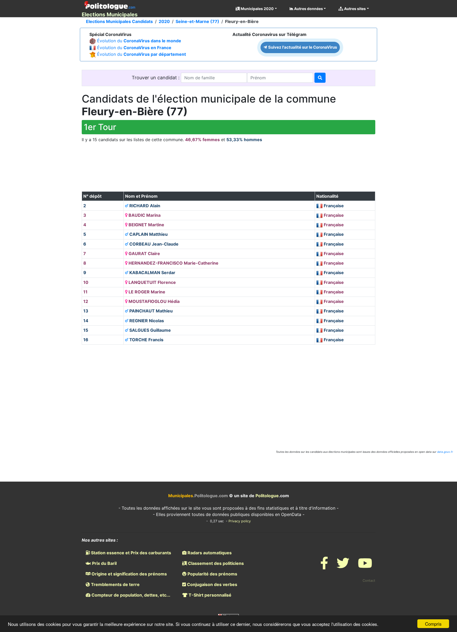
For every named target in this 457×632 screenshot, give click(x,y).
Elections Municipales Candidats (119, 21)
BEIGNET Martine (145, 224)
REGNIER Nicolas (146, 320)
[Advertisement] (228, 171)
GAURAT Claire (143, 253)
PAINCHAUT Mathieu (150, 310)
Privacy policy (240, 521)
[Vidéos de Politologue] (365, 566)
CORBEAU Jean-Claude (153, 244)
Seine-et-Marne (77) (197, 21)
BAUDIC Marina (144, 215)
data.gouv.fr (445, 451)
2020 (164, 21)
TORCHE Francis (145, 339)
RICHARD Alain (144, 205)
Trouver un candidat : (156, 77)
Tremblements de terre (115, 584)
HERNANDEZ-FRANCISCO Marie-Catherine (172, 263)
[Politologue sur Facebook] (324, 566)
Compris (433, 623)
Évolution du (139, 40)
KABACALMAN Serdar (151, 272)
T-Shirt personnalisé (209, 595)
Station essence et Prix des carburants (130, 552)
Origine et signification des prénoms (128, 573)
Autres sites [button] (354, 8)
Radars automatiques (209, 552)
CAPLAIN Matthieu (148, 234)
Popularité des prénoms (211, 573)
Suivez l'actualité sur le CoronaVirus (302, 47)
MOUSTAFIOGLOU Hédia (153, 301)
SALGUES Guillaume (149, 330)
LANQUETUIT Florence (151, 282)
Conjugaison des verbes (211, 584)
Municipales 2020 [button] (257, 8)
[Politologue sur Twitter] (343, 566)
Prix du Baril (104, 563)
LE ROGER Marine (146, 291)
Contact (369, 581)
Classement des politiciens (215, 563)
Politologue (267, 495)
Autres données (308, 8)
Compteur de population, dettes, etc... (130, 595)
